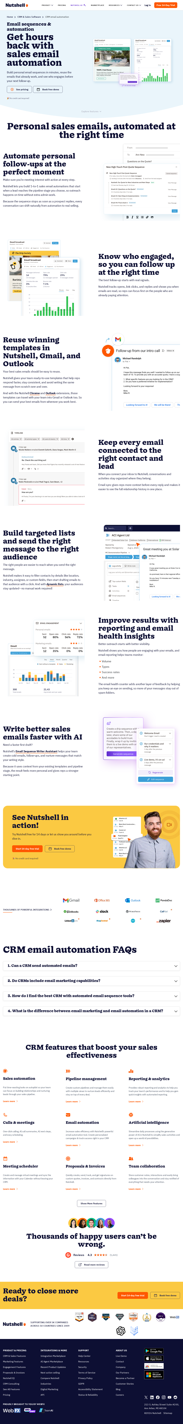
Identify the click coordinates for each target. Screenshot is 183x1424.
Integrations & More (54, 1350)
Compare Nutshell (50, 1378)
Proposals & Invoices (14, 1372)
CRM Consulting (11, 1383)
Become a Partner (125, 1378)
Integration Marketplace (53, 1356)
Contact (120, 1361)
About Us (121, 1350)
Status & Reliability (88, 1394)
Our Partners (122, 1372)
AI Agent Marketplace (52, 1361)
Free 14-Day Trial (166, 5)
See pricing (22, 89)
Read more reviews (94, 1264)
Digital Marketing (49, 1389)
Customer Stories (125, 1383)
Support (83, 1350)
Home (10, 16)
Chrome (35, 393)
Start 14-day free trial (27, 848)
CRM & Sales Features (14, 1356)
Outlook (51, 393)
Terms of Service (86, 1372)
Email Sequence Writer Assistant (36, 751)
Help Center (84, 1356)
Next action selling (50, 1372)
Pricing (6, 1394)
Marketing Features (13, 1361)
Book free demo (50, 89)
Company (121, 1367)
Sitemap (167, 1413)
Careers (120, 1394)
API (42, 1394)
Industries (46, 1383)
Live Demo (121, 1356)
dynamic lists (54, 584)
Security (82, 1367)
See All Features (11, 1389)
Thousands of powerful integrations (26, 909)
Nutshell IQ (9, 1378)
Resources (83, 1361)
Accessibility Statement (90, 1389)
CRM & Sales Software (29, 16)
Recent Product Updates (53, 1367)
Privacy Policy (85, 1378)
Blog (118, 1389)
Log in (148, 5)
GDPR (81, 1383)
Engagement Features (14, 1367)
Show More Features (91, 1203)
